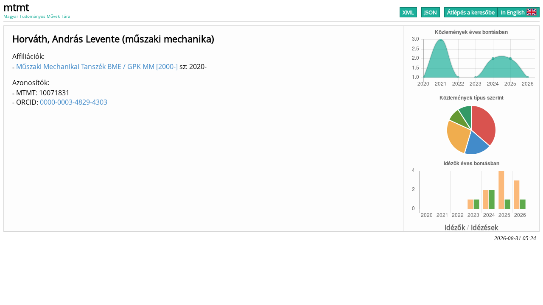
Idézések (484, 227)
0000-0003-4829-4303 (73, 102)
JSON (430, 12)
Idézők (455, 227)
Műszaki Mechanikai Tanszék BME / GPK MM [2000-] (97, 66)
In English (513, 12)
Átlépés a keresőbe (471, 12)
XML (408, 12)
